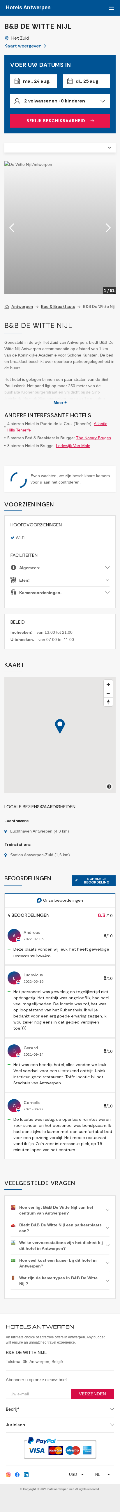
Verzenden (92, 1393)
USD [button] (73, 1474)
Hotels (28, 7)
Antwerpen (22, 306)
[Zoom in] (108, 684)
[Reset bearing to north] (108, 701)
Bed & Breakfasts (58, 306)
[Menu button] (110, 7)
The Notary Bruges (93, 438)
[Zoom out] (108, 693)
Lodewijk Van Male (73, 445)
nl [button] (97, 1474)
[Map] (60, 735)
